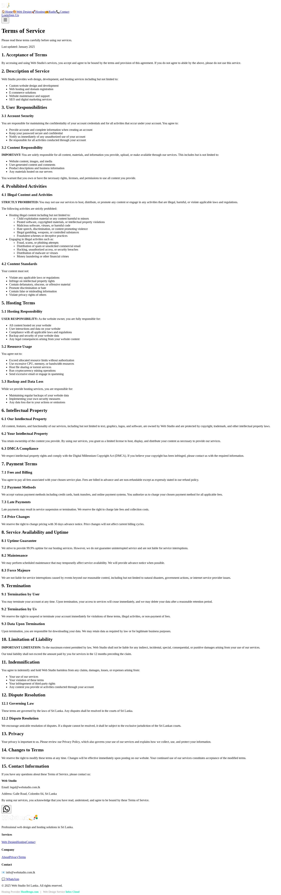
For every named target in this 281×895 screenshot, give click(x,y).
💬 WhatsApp (10, 879)
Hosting (21, 842)
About (5, 857)
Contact (30, 842)
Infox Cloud (73, 891)
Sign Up (14, 15)
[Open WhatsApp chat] (6, 809)
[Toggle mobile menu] (5, 20)
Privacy (13, 857)
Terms (22, 857)
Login (5, 15)
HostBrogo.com (30, 891)
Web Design (9, 842)
